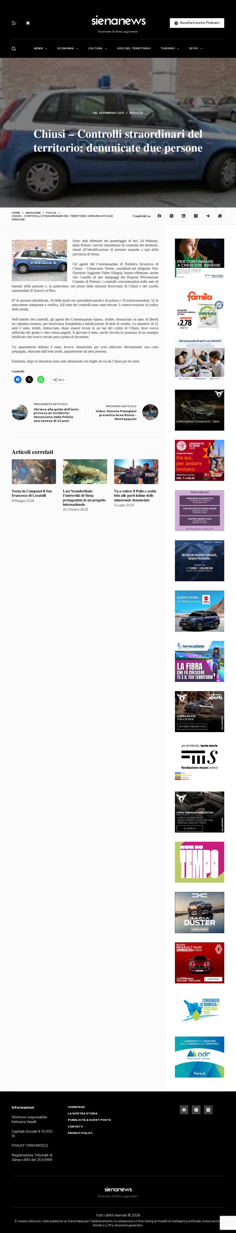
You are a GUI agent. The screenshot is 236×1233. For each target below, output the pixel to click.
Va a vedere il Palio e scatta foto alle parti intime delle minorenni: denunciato (135, 495)
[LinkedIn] (183, 216)
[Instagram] (196, 1109)
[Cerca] (14, 49)
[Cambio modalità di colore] (28, 23)
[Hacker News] (195, 216)
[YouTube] (208, 1109)
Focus (138, 113)
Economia (65, 48)
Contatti (75, 1126)
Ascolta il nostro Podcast (200, 22)
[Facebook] (159, 216)
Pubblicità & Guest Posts (89, 1120)
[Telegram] (208, 216)
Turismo (168, 48)
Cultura (95, 48)
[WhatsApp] (219, 216)
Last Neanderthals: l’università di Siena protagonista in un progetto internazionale (84, 497)
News (38, 48)
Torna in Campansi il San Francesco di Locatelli (32, 493)
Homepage (76, 1107)
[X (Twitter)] (171, 216)
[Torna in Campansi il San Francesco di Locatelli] (34, 471)
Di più (193, 48)
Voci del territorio (133, 48)
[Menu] (14, 23)
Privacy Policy (80, 1133)
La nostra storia (82, 1113)
